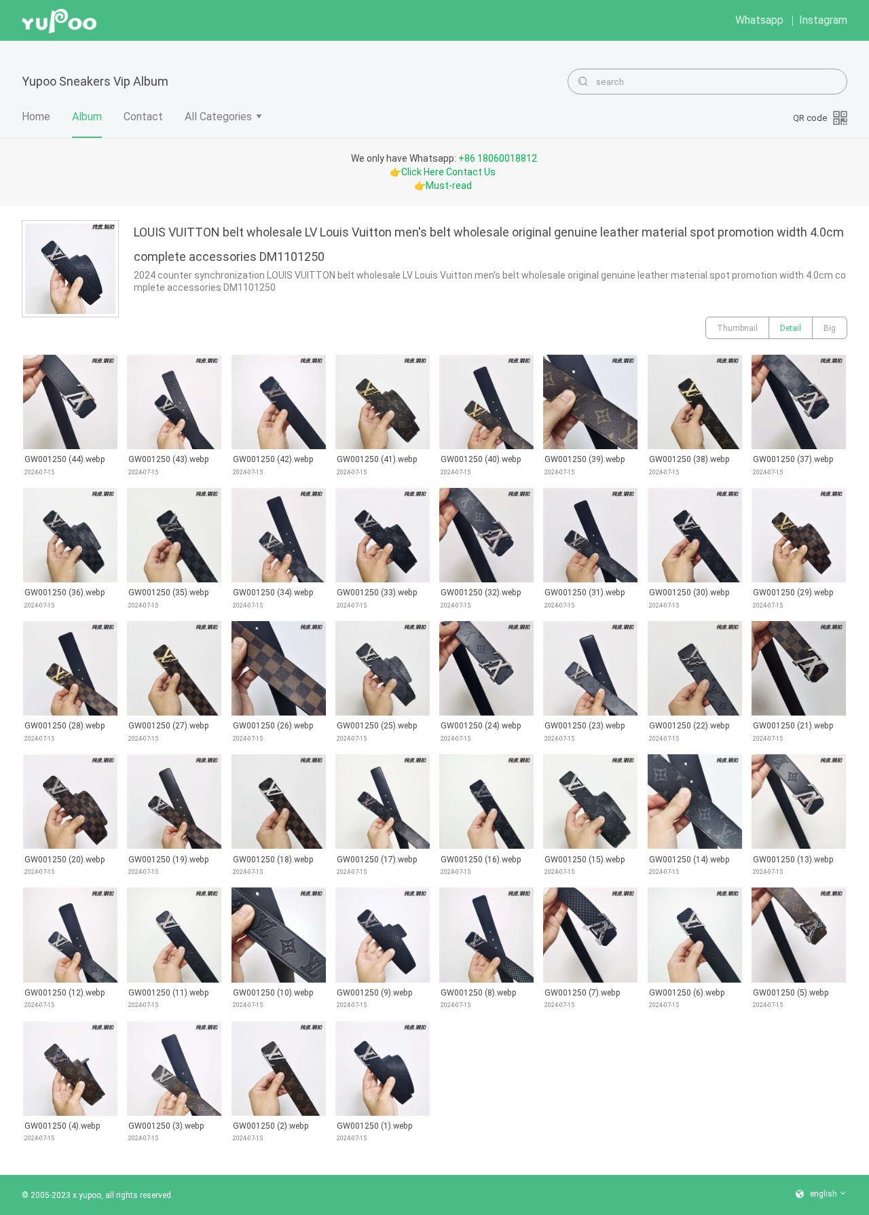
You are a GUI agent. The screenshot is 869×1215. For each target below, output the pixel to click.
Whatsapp (759, 20)
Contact (143, 116)
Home (36, 116)
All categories (218, 116)
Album (87, 116)
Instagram (823, 20)
